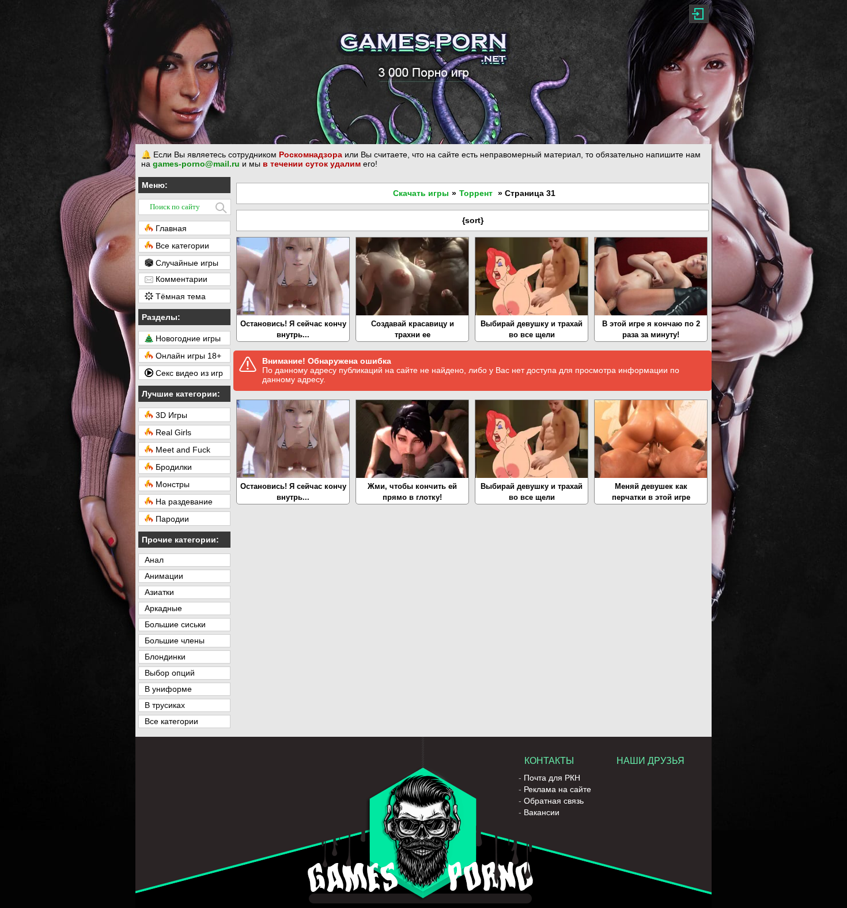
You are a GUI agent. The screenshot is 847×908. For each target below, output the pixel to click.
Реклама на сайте (557, 789)
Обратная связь (554, 800)
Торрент (476, 193)
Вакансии (541, 812)
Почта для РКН (552, 777)
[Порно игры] (423, 72)
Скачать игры (421, 193)
